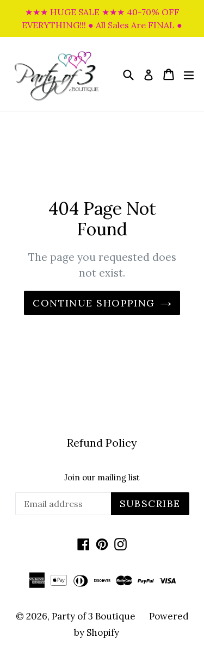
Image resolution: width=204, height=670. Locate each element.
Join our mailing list (102, 478)
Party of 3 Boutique (93, 616)
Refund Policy (102, 442)
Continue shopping (93, 303)
